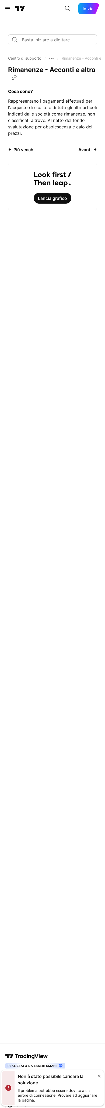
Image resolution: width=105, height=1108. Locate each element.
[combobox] (52, 39)
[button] (24, 58)
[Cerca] (67, 8)
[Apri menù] (7, 8)
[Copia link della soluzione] (14, 78)
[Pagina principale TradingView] (20, 8)
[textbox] (54, 39)
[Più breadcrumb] (51, 58)
